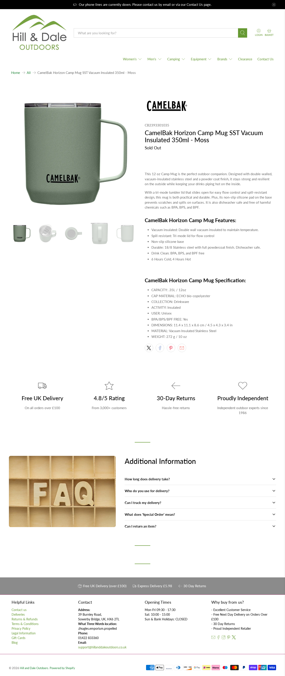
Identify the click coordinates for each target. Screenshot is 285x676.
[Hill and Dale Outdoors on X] (234, 638)
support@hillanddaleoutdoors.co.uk (102, 647)
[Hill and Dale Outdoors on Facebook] (218, 638)
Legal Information (24, 633)
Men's (151, 59)
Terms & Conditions (25, 624)
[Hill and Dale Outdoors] (39, 33)
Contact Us (195, 4)
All (29, 72)
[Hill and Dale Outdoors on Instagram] (224, 638)
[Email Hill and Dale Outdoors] (213, 638)
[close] (274, 4)
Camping (173, 59)
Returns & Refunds (25, 619)
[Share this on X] (149, 348)
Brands (222, 59)
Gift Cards (18, 638)
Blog (15, 642)
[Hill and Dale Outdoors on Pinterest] (229, 638)
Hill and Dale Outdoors (34, 668)
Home (15, 72)
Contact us (19, 610)
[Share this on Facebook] (160, 348)
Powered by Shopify (62, 668)
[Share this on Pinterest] (171, 348)
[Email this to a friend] (182, 348)
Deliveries (18, 614)
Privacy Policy (21, 628)
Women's (130, 59)
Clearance (245, 59)
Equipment (198, 59)
